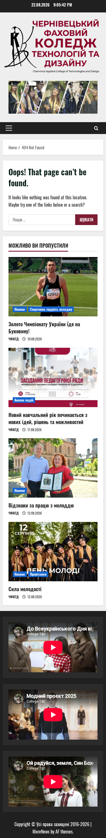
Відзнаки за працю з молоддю (41, 505)
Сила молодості (25, 589)
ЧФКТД (13, 338)
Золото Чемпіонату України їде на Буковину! (44, 327)
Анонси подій (23, 400)
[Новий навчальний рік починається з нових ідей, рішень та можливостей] (53, 377)
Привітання (38, 574)
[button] (9, 128)
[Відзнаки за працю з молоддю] (53, 468)
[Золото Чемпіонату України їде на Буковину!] (53, 286)
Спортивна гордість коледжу (51, 309)
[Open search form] (96, 128)
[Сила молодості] (53, 551)
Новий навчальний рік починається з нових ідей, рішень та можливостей (47, 418)
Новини (19, 309)
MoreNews (41, 831)
